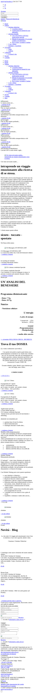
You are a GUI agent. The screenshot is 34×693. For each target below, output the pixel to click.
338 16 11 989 (5, 667)
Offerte (7, 64)
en (5, 8)
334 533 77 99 (5, 676)
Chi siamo (8, 86)
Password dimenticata (12, 19)
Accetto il (6, 619)
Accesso (3, 11)
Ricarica (21, 617)
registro (3, 19)
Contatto (7, 96)
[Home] (3, 20)
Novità (7, 94)
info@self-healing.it (7, 1)
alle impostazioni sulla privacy (10, 652)
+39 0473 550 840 (6, 662)
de (5, 5)
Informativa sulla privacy (16, 619)
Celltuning (8, 91)
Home (6, 61)
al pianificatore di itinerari (8, 654)
